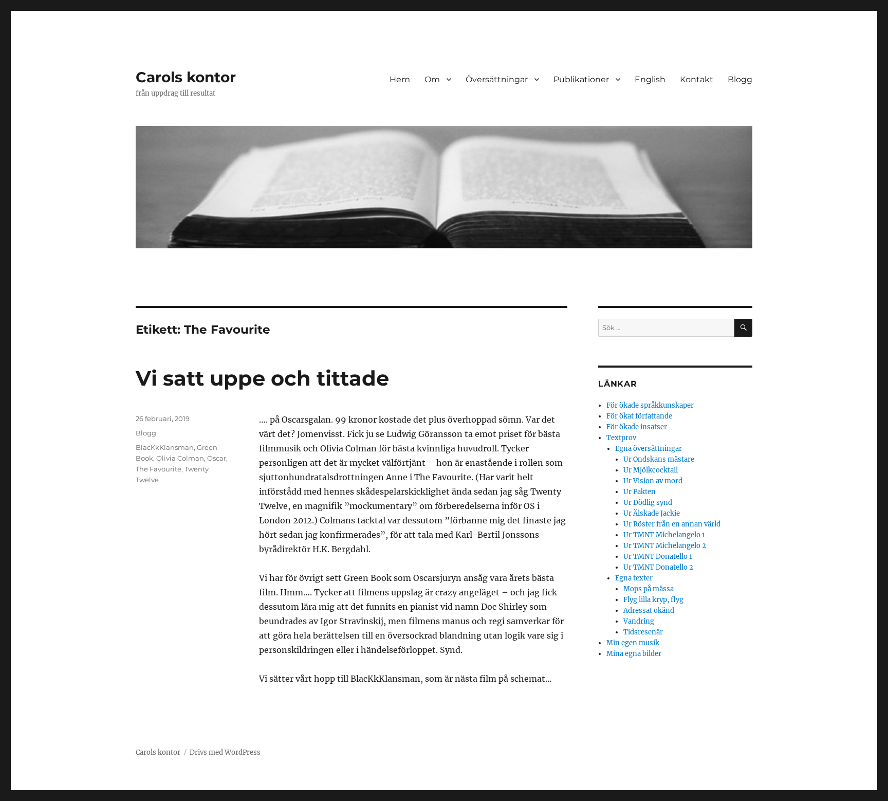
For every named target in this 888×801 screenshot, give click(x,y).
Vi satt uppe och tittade (262, 378)
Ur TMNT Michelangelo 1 (664, 535)
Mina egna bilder (633, 653)
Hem (400, 79)
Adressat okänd (648, 610)
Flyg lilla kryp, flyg (653, 599)
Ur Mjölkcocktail (650, 470)
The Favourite (158, 469)
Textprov (621, 437)
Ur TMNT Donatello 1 (657, 556)
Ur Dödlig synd (647, 502)
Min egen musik (632, 643)
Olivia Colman (180, 458)
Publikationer (581, 79)
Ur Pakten (639, 491)
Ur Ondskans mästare (658, 459)
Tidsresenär (643, 632)
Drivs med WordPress (225, 752)
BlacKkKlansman (165, 447)
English (650, 79)
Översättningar (497, 79)
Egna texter (634, 578)
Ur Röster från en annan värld (671, 524)
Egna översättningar (648, 448)
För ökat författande (639, 416)
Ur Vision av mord (652, 481)
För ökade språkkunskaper (650, 405)
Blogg (740, 79)
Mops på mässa (648, 589)
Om (432, 79)
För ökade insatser (636, 427)
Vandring (638, 621)
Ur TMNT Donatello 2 (658, 567)
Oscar (216, 458)
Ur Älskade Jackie (651, 513)
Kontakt (696, 79)
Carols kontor (186, 77)
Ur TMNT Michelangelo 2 (664, 545)
